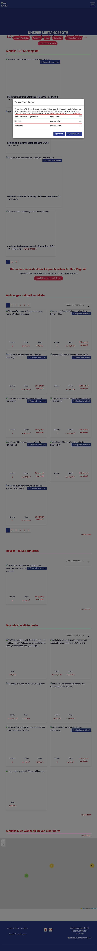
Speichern (59, 134)
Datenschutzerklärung (57, 113)
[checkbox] (80, 116)
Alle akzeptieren (74, 134)
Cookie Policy (77, 113)
